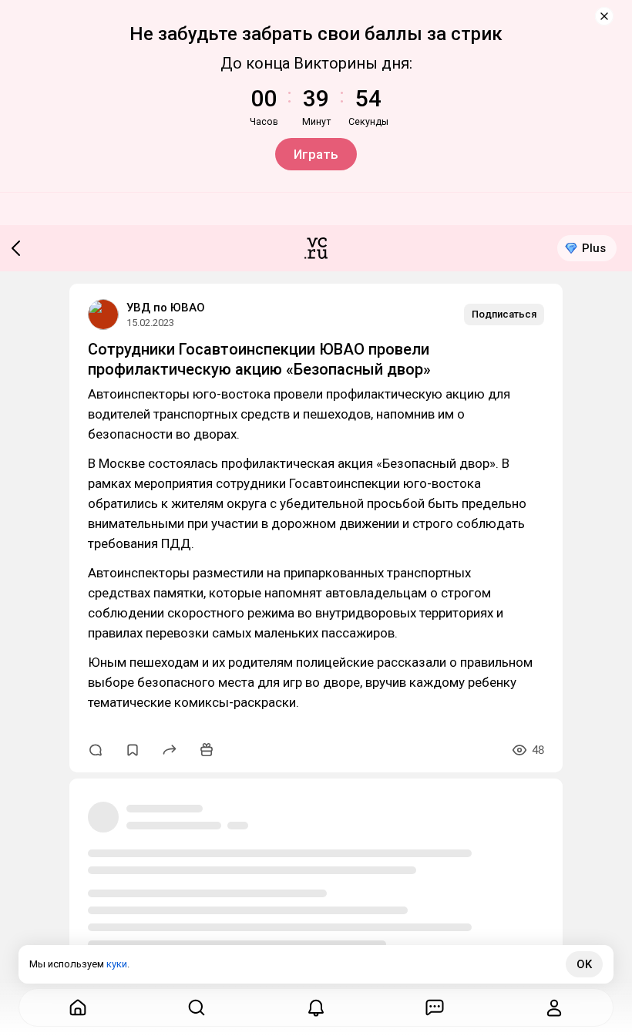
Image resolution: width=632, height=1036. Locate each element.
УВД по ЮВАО (165, 307)
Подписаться (504, 314)
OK (584, 964)
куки (116, 964)
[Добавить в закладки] (132, 750)
